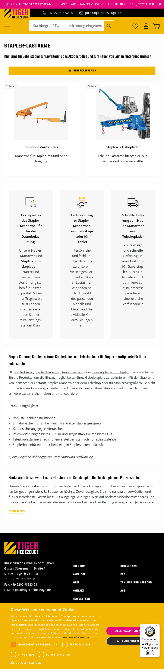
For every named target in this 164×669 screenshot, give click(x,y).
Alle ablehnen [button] (128, 641)
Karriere (79, 574)
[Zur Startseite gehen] (17, 13)
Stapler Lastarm (71, 372)
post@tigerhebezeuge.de (103, 13)
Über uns (79, 566)
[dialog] (82, 636)
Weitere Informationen (77, 637)
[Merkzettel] (135, 25)
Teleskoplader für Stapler (110, 372)
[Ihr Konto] (146, 25)
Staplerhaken (23, 372)
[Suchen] (109, 25)
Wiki (76, 582)
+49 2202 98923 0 (60, 13)
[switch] (150, 652)
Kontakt (79, 591)
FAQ (123, 574)
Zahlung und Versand (136, 582)
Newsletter (81, 599)
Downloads (128, 566)
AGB (123, 591)
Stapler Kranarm (47, 372)
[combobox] (66, 25)
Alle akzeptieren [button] (128, 631)
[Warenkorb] (155, 25)
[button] (56, 663)
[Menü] (8, 24)
